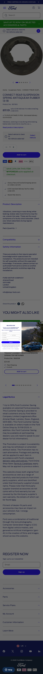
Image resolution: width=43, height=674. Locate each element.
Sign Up (10, 342)
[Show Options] (19, 337)
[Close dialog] (42, 322)
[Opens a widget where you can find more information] (8, 670)
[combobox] (10, 337)
